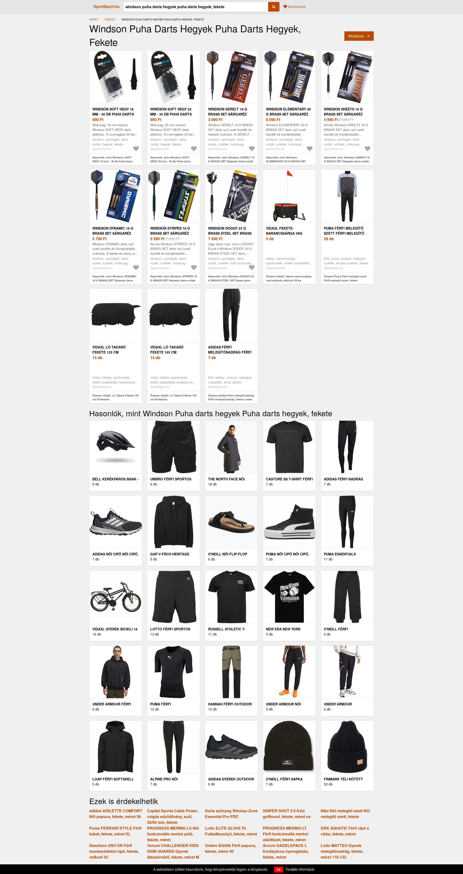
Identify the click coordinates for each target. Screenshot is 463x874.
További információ (300, 869)
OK (279, 869)
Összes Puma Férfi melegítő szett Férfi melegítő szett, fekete (345, 278)
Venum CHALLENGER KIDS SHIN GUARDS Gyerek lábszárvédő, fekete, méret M (173, 851)
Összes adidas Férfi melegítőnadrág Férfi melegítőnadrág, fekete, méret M (231, 399)
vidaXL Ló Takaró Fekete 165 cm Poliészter (167, 352)
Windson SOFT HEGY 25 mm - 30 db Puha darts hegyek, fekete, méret (171, 114)
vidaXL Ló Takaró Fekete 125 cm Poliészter (109, 352)
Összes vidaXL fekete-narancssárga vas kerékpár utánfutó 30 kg (288, 278)
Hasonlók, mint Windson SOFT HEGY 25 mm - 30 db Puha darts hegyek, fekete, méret (170, 161)
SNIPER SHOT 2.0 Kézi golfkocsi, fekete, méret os (287, 813)
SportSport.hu (107, 6)
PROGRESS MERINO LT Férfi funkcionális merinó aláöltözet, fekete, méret (285, 833)
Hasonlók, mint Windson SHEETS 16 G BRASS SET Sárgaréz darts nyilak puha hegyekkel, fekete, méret (347, 161)
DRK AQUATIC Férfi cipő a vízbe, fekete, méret (345, 831)
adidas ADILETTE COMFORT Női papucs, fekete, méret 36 (115, 813)
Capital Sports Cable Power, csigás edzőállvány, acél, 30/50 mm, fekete (172, 816)
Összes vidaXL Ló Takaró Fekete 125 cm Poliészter (115, 397)
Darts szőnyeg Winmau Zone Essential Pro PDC (231, 813)
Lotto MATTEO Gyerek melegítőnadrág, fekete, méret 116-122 (342, 851)
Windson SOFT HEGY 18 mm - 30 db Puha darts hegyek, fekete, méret (113, 114)
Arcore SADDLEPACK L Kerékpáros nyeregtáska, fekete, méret (286, 851)
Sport (93, 19)
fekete (110, 19)
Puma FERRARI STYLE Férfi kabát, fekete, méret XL (115, 831)
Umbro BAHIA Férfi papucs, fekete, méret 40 (230, 848)
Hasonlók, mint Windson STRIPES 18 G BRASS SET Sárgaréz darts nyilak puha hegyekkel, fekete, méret (173, 280)
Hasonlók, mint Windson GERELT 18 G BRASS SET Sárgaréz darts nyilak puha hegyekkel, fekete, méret (231, 161)
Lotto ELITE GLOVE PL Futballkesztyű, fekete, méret (231, 831)
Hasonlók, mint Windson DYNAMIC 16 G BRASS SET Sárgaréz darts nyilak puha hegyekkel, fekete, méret (115, 280)
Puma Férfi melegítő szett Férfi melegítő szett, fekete (344, 233)
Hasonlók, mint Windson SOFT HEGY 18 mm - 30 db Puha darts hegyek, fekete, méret (112, 161)
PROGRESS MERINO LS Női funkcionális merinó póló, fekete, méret (173, 833)
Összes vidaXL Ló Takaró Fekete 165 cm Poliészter (173, 397)
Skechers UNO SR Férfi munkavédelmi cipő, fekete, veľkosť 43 (114, 851)
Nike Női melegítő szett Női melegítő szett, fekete (345, 813)
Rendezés (356, 35)
